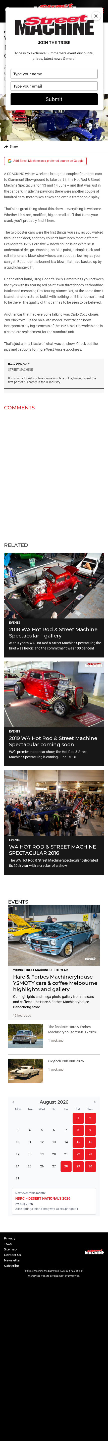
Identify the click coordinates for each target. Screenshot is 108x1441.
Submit (54, 99)
